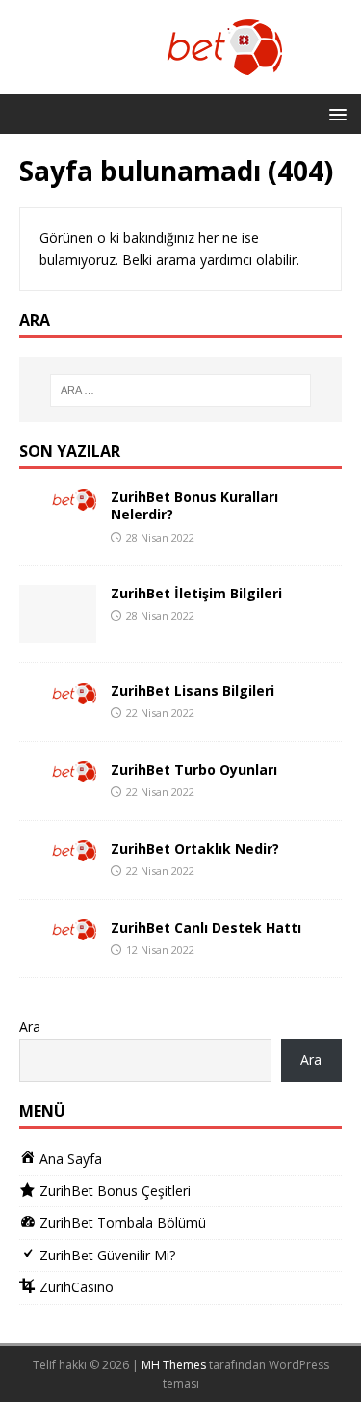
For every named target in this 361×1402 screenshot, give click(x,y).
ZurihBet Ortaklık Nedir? (195, 848)
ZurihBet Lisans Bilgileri (192, 690)
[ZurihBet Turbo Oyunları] (57, 771)
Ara (29, 1027)
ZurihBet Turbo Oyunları (194, 769)
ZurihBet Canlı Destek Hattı (206, 927)
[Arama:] (181, 390)
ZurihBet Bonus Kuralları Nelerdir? (194, 505)
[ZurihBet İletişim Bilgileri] (57, 631)
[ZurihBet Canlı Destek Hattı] (57, 929)
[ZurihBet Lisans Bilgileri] (57, 692)
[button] (334, 113)
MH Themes (174, 1365)
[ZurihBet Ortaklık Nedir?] (57, 850)
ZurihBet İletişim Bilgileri (196, 593)
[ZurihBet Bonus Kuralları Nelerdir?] (57, 498)
